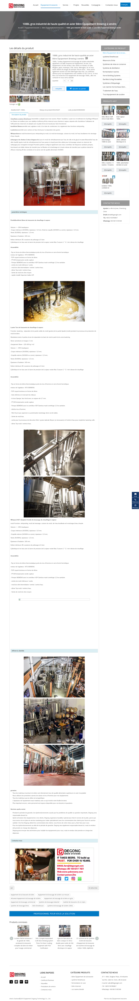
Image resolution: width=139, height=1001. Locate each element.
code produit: (72, 110)
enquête (59, 89)
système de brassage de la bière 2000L (60, 906)
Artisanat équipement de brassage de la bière (26, 898)
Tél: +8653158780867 (109, 986)
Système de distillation (111, 68)
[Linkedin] (16, 981)
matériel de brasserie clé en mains (74, 902)
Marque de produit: (46, 110)
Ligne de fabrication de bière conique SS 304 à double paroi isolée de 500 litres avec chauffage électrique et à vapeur (64, 943)
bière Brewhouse (38, 906)
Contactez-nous (46, 990)
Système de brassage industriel (49, 902)
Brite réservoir (76, 986)
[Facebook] (26, 981)
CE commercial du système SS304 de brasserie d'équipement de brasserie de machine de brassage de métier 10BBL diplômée (85, 943)
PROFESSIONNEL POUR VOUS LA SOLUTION (54, 913)
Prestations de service (48, 986)
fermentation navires (111, 72)
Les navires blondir (78, 989)
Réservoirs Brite (109, 60)
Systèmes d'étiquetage (111, 83)
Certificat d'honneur (47, 980)
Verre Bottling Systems (111, 75)
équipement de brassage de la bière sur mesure (53, 895)
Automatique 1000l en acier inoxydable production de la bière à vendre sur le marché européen (108, 141)
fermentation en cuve (79, 983)
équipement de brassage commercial (23, 902)
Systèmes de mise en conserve (114, 64)
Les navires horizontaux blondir (115, 87)
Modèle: (13, 110)
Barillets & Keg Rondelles (112, 79)
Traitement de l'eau (110, 91)
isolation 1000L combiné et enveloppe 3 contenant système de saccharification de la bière (108, 187)
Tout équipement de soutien (114, 94)
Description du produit (19, 115)
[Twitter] (11, 981)
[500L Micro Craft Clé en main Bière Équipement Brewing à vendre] (108, 112)
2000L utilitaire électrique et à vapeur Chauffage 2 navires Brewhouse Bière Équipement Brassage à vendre (122, 141)
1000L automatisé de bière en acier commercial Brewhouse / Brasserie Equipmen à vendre (122, 164)
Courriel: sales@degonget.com (112, 983)
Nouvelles (44, 983)
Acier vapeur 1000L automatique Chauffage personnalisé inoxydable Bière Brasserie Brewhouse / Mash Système (121, 118)
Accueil (43, 977)
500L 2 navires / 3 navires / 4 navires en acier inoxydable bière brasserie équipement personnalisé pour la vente (108, 164)
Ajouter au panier (79, 89)
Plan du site (108, 999)
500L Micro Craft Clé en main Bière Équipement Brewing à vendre (107, 118)
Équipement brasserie (119, 999)
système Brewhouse (110, 57)
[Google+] (21, 981)
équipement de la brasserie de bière (22, 895)
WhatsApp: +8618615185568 (111, 989)
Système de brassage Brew (20, 906)
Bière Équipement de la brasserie (115, 53)
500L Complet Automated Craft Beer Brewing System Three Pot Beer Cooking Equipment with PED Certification (44, 943)
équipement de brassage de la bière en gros (58, 898)
